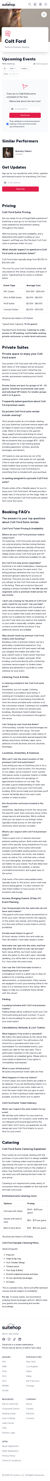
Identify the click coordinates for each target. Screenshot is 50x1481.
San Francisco (32, 1381)
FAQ (4, 1428)
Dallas (29, 1376)
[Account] (40, 4)
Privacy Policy (8, 1455)
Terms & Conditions (11, 1460)
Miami (29, 1371)
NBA (4, 1366)
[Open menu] (46, 4)
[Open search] (30, 4)
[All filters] (4, 68)
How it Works (8, 1418)
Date (11, 68)
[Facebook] (3, 1339)
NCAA (5, 1390)
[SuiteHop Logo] (8, 4)
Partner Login (8, 1432)
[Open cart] (35, 4)
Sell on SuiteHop (10, 1404)
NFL (4, 1361)
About (29, 1404)
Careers (30, 1408)
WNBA (5, 1385)
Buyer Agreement (10, 1446)
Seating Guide (9, 1413)
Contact (30, 1418)
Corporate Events (10, 1408)
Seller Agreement (10, 1451)
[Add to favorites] (44, 14)
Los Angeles (32, 1366)
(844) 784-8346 (10, 1334)
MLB (4, 1371)
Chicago (30, 1385)
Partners (30, 1413)
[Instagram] (9, 1339)
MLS (4, 1381)
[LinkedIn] (19, 1339)
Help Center (8, 1423)
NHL (4, 1376)
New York (30, 1361)
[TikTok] (14, 1339)
